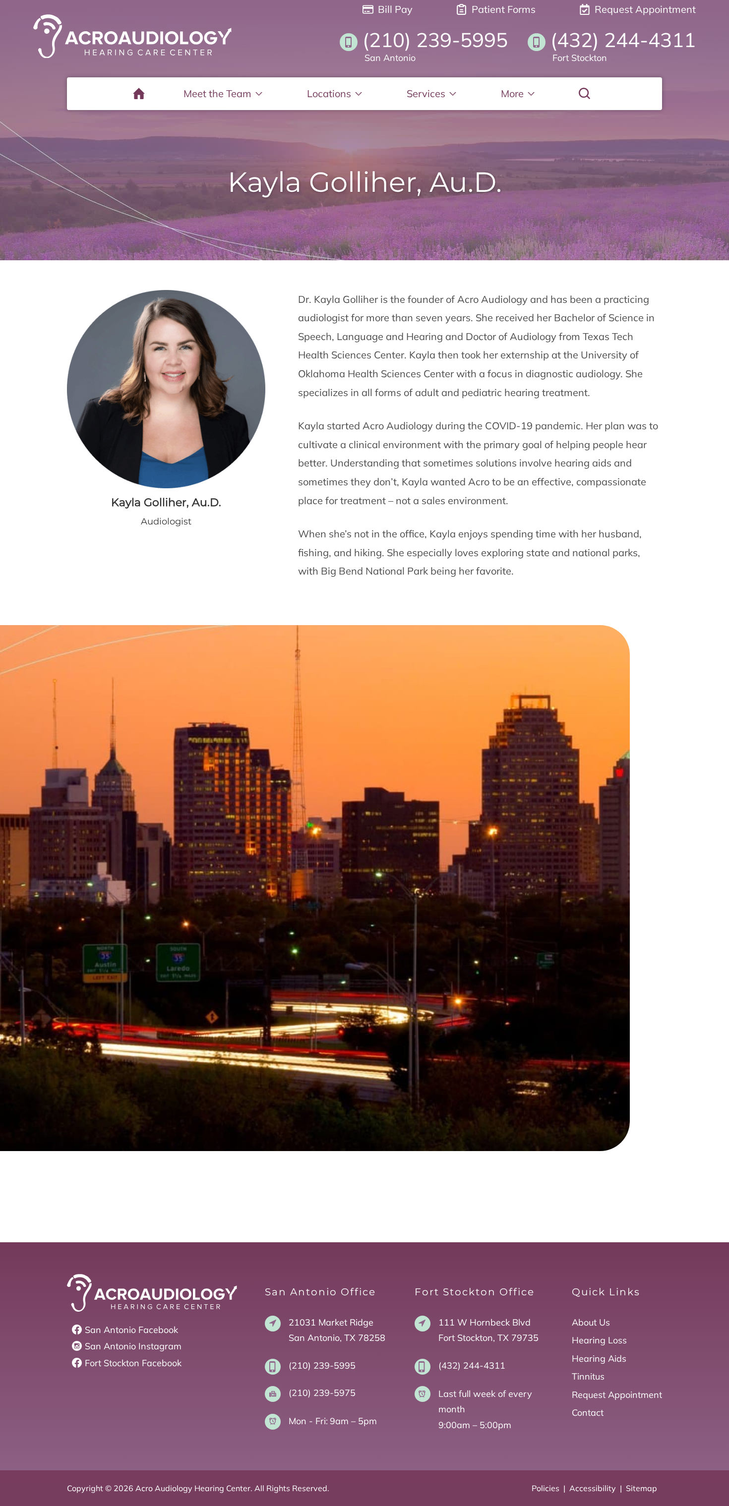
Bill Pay (394, 9)
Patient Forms (502, 9)
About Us (591, 1322)
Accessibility (592, 1488)
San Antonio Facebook (131, 1329)
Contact (588, 1412)
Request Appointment (644, 9)
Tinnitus (588, 1376)
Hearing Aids (599, 1358)
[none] (223, 93)
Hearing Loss (599, 1340)
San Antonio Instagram (133, 1346)
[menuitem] (139, 93)
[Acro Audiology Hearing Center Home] (132, 36)
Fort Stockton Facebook (133, 1363)
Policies (545, 1488)
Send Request (365, 1099)
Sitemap (641, 1488)
